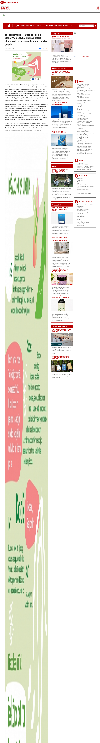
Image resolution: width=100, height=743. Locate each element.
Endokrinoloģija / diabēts (83, 97)
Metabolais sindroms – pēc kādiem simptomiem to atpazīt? (62, 37)
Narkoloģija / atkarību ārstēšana (84, 121)
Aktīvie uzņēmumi (5, 7)
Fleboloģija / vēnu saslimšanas (84, 100)
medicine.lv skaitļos (11, 2)
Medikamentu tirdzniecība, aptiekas (85, 166)
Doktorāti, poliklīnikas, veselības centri (86, 90)
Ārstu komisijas (80, 87)
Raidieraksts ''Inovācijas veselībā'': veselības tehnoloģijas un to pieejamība (60, 171)
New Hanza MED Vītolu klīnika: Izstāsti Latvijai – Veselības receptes (61, 331)
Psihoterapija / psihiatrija (83, 141)
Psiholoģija (79, 140)
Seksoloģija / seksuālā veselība (84, 146)
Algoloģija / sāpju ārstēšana (83, 85)
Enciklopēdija (58, 25)
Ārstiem (32, 25)
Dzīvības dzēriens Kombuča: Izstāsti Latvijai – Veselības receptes (61, 358)
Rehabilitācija (83, 176)
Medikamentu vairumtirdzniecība (84, 167)
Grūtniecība (49, 25)
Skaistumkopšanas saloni (83, 189)
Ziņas (27, 25)
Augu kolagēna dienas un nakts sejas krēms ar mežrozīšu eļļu (60, 270)
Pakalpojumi (80, 213)
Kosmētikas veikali (81, 210)
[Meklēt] (94, 25)
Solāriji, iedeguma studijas (83, 222)
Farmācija (82, 160)
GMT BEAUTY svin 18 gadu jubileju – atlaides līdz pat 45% (61, 73)
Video (54, 166)
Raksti (23, 25)
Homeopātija (80, 163)
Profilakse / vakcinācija (82, 137)
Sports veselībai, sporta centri (84, 193)
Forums (38, 25)
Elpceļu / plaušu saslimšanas (83, 94)
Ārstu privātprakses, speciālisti (84, 88)
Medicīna (81, 81)
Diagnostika (80, 93)
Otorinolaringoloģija (81, 130)
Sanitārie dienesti (81, 216)
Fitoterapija (79, 99)
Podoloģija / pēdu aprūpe (83, 136)
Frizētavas (79, 207)
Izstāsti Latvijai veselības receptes (61, 326)
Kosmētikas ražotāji (81, 184)
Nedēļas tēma (56, 34)
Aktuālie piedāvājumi (59, 69)
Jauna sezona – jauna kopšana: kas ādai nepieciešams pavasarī (59, 131)
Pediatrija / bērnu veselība (83, 131)
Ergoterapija (80, 180)
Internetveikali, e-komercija (83, 209)
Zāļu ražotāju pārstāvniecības (84, 169)
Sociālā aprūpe (80, 221)
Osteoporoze (80, 128)
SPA (78, 190)
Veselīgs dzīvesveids (85, 201)
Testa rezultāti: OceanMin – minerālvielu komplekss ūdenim (61, 209)
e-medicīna (79, 96)
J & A (43, 25)
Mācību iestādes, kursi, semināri (84, 212)
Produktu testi (68, 25)
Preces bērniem (80, 215)
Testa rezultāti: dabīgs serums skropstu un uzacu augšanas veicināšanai (60, 239)
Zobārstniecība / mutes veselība (84, 153)
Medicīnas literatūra (81, 119)
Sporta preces (80, 192)
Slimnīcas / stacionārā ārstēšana (84, 147)
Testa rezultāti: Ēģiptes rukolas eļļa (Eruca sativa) (61, 296)
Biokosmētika (80, 206)
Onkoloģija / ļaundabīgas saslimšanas (85, 125)
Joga (78, 183)
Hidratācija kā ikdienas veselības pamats (59, 103)
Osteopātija (80, 127)
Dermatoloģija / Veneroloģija (83, 91)
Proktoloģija (80, 138)
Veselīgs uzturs (80, 225)
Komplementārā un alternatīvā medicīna (86, 113)
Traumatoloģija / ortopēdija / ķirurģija (85, 149)
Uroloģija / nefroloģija (82, 152)
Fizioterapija (80, 181)
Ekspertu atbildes (5, 9)
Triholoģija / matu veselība (83, 150)
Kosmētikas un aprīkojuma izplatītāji (85, 186)
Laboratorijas (80, 115)
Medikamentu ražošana (82, 164)
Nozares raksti (5, 8)
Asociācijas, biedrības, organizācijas (85, 204)
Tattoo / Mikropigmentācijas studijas (85, 195)
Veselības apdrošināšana (83, 223)
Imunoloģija (79, 109)
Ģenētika (79, 108)
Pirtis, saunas (80, 187)
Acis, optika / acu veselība (83, 84)
